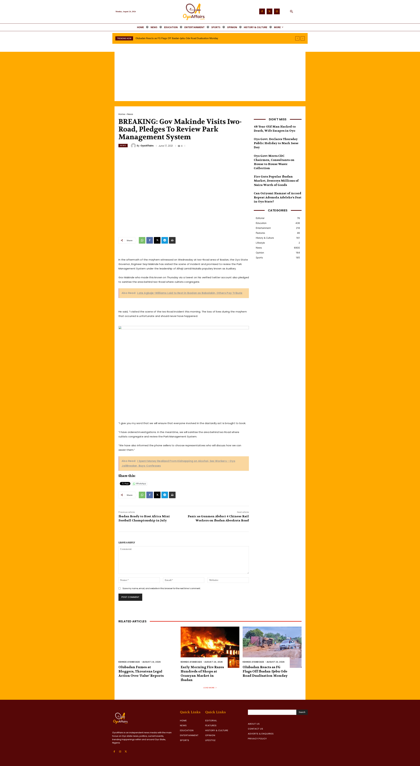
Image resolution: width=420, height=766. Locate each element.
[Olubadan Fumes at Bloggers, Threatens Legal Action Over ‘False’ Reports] (147, 647)
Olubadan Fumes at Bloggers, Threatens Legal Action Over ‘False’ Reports (141, 671)
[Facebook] (262, 11)
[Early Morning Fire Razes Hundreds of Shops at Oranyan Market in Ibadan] (210, 647)
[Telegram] (164, 240)
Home (121, 114)
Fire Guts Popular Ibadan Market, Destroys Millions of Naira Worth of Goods (276, 181)
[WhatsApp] (142, 240)
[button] (291, 12)
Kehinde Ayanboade (129, 661)
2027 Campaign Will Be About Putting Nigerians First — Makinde (170, 38)
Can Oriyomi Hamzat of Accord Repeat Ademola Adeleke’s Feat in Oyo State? (277, 197)
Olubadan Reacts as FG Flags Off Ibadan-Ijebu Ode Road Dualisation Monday (265, 671)
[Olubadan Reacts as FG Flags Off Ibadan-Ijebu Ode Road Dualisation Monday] (272, 647)
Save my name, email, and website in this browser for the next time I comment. (162, 588)
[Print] (172, 240)
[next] (303, 38)
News (130, 114)
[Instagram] (277, 11)
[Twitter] (269, 11)
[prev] (297, 38)
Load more (208, 687)
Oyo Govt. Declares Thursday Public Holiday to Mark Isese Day (276, 143)
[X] (157, 240)
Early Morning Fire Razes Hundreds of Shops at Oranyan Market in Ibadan (202, 673)
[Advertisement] (210, 76)
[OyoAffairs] (134, 145)
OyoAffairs (147, 145)
